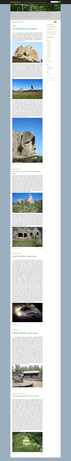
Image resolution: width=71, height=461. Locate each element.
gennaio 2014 (49, 52)
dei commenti (50, 68)
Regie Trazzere (47, 16)
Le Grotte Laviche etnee (15, 16)
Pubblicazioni (49, 60)
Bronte (15, 12)
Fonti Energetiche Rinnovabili (51, 28)
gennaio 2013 (49, 53)
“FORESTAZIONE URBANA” (51, 27)
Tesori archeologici (16, 169)
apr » (57, 82)
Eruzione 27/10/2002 (38, 12)
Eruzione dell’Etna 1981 (46, 12)
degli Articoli (49, 67)
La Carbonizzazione (41, 14)
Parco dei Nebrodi (29, 16)
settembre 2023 (49, 41)
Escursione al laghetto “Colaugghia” (52, 33)
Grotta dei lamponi (16, 253)
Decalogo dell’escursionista (29, 12)
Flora (48, 59)
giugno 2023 (49, 44)
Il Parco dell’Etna (33, 14)
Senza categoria (49, 61)
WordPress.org (49, 69)
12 (51, 78)
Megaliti (14, 25)
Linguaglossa (22, 16)
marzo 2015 (49, 48)
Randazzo (41, 16)
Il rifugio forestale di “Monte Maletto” (52, 26)
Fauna (48, 58)
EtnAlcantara (15, 2)
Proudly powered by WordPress (33, 459)
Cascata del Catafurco (50, 34)
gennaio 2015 (49, 50)
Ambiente (19, 164)
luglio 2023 (48, 43)
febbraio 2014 (49, 51)
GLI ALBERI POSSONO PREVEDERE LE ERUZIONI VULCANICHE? (20, 14)
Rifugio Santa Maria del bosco (19, 393)
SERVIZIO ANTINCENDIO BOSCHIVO (52, 31)
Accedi (48, 66)
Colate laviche (20, 12)
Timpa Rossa (15, 330)
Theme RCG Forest (39, 459)
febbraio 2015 (49, 49)
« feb (47, 82)
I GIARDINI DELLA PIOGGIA (51, 32)
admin (17, 164)
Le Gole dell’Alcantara (49, 14)
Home (12, 12)
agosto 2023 (49, 42)
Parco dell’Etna (36, 16)
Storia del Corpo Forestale (15, 18)
